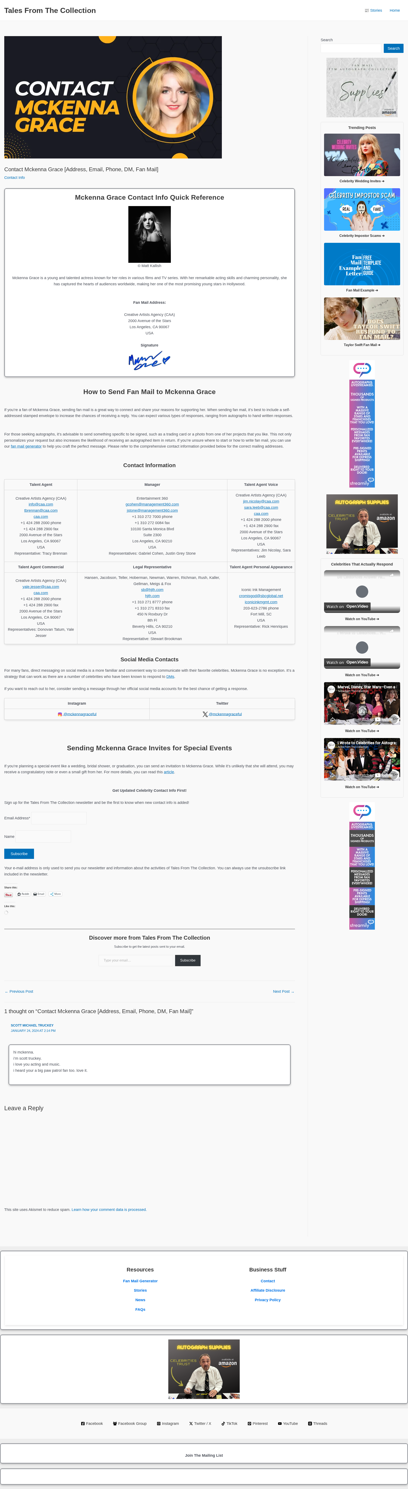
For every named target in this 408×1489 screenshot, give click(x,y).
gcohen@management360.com (152, 504)
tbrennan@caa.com (41, 510)
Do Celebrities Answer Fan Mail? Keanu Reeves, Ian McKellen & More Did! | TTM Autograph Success (361, 576)
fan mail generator (26, 446)
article (169, 772)
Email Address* (17, 818)
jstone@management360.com (152, 510)
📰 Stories (373, 10)
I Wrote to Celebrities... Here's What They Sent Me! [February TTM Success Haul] (361, 632)
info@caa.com (41, 504)
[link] (331, 577)
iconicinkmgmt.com (261, 602)
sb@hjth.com (152, 590)
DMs (170, 677)
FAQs (140, 1309)
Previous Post (19, 991)
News (140, 1300)
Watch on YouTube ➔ (362, 619)
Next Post (284, 991)
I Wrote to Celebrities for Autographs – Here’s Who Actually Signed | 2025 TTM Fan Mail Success (361, 744)
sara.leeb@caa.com (261, 507)
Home (395, 10)
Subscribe (188, 960)
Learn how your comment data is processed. (109, 1210)
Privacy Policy (268, 1300)
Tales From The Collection (50, 10)
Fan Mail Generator (140, 1281)
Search (327, 40)
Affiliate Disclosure (268, 1290)
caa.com (41, 517)
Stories (140, 1290)
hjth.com (152, 596)
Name (9, 836)
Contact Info (14, 177)
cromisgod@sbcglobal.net (261, 596)
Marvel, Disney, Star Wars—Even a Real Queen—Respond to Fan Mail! (361, 688)
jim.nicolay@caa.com (261, 501)
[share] (391, 575)
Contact (268, 1281)
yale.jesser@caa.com (41, 587)
